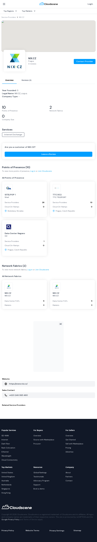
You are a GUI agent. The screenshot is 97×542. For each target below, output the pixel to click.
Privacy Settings (57, 530)
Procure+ (37, 444)
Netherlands (6, 485)
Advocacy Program (41, 481)
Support (36, 485)
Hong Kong (6, 493)
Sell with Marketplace (74, 444)
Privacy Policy (8, 530)
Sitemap (77, 530)
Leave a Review (48, 154)
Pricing (68, 448)
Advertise (69, 452)
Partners (69, 476)
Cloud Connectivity (10, 460)
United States (7, 472)
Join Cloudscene (45, 171)
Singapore (6, 489)
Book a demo (39, 489)
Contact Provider (84, 61)
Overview (37, 435)
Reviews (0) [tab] (26, 80)
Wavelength (6, 456)
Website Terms (32, 530)
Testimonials (38, 476)
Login (90, 4)
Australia (5, 481)
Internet (5, 440)
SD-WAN (5, 435)
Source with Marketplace (43, 440)
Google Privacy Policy (10, 519)
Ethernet (5, 452)
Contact (69, 481)
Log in (32, 171)
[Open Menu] (4, 4)
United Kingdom (8, 476)
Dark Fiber (6, 444)
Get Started (71, 440)
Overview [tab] (9, 80)
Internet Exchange (13, 134)
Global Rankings (40, 472)
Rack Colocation (8, 448)
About (68, 472)
